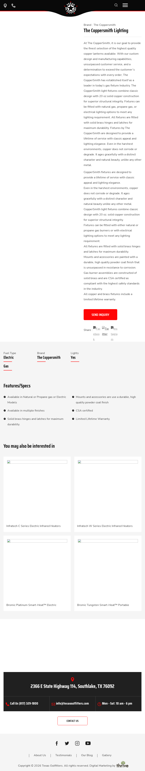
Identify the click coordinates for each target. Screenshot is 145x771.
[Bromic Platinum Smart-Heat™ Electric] (37, 569)
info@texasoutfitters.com (72, 703)
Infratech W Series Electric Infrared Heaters (105, 526)
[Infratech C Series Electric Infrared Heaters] (37, 490)
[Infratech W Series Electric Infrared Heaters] (108, 490)
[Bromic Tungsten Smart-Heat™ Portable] (108, 569)
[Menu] (125, 5)
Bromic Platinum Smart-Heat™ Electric (31, 605)
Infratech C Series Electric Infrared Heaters (33, 526)
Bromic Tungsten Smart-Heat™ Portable (103, 605)
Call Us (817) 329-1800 (24, 703)
